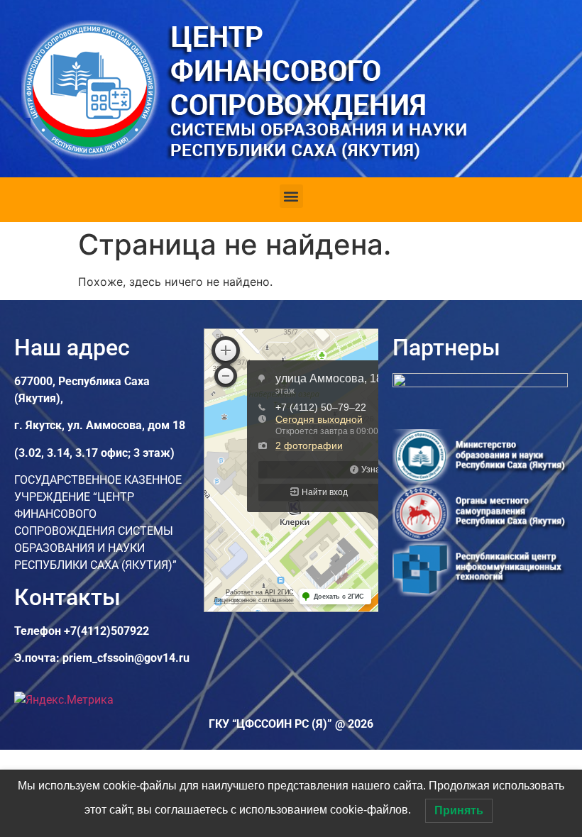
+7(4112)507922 (106, 631)
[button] (291, 196)
